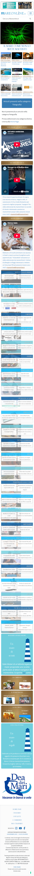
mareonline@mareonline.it (19, 214)
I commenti (17, 820)
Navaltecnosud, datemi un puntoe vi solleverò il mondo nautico (9, 515)
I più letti (17, 816)
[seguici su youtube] (20, 828)
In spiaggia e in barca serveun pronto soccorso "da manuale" (9, 543)
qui (24, 672)
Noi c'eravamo (17, 823)
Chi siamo (17, 813)
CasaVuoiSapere (23, 834)
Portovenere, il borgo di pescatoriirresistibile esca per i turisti (24, 627)
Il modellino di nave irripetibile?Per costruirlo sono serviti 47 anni (25, 431)
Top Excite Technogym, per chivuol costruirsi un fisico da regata (9, 585)
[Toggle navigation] (30, 13)
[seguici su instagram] (16, 828)
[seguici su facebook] (24, 828)
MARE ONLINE (17, 867)
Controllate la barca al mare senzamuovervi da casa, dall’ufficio (24, 613)
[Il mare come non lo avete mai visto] (17, 33)
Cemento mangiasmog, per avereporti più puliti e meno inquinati (9, 613)
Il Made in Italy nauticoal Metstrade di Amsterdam (16, 80)
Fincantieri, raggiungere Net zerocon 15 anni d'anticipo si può (24, 320)
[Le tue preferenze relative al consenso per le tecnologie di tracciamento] (30, 872)
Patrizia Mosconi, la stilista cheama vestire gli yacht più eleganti (25, 487)
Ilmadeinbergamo (12, 834)
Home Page (14, 122)
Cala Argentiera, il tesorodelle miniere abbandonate (5, 64)
